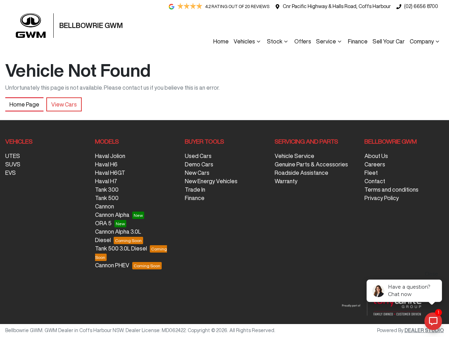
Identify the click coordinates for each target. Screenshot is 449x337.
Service (326, 41)
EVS (10, 173)
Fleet (371, 173)
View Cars (64, 104)
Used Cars (198, 156)
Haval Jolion (110, 156)
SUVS (12, 164)
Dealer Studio (424, 330)
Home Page (24, 104)
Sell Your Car (389, 41)
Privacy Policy (381, 198)
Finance (358, 41)
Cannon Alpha (112, 215)
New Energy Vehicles (211, 181)
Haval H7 (106, 181)
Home (221, 41)
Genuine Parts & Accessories (311, 164)
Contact (374, 181)
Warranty (286, 181)
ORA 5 (103, 223)
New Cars (197, 173)
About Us (376, 156)
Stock (274, 41)
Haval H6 (106, 164)
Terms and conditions (391, 189)
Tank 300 (107, 189)
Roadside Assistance (301, 173)
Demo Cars (199, 164)
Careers (374, 164)
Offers (302, 41)
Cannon (104, 206)
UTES (12, 156)
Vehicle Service (294, 156)
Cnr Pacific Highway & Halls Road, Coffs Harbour (337, 6)
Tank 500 (107, 198)
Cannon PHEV (112, 265)
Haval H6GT (110, 173)
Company (422, 41)
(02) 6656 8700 (421, 6)
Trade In (195, 189)
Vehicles (244, 41)
